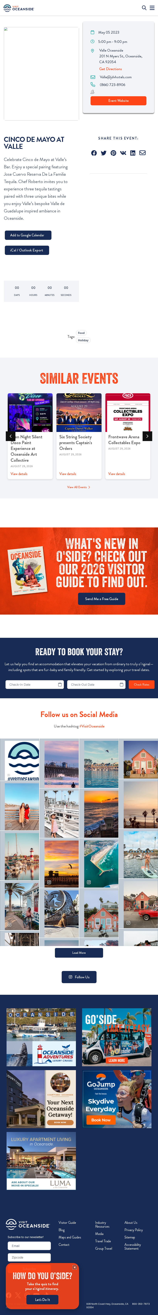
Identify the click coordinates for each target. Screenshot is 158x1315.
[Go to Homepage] (28, 1224)
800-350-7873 (141, 1303)
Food (81, 333)
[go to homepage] (18, 7)
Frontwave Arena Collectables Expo (124, 440)
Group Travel (103, 1248)
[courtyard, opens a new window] (41, 1099)
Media (99, 1233)
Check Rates (141, 684)
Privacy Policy (133, 1229)
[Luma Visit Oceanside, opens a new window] (41, 1161)
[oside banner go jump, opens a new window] (117, 1099)
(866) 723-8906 (112, 85)
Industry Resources (102, 1224)
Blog (62, 1229)
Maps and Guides (70, 1237)
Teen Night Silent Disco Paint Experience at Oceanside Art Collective (26, 448)
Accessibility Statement (132, 1246)
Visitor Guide (67, 1222)
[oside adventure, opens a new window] (41, 1037)
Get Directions (110, 69)
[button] (94, 153)
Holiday (83, 340)
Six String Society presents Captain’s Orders (75, 443)
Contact (64, 1244)
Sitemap (129, 1237)
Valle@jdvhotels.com (116, 77)
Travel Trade (103, 1241)
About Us (130, 1222)
